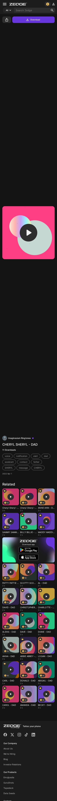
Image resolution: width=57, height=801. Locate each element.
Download (35, 19)
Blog (6, 759)
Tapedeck (8, 788)
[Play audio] (28, 233)
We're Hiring (9, 754)
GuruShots (9, 782)
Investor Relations (12, 764)
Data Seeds (9, 793)
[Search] (52, 10)
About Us (8, 748)
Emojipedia (9, 777)
